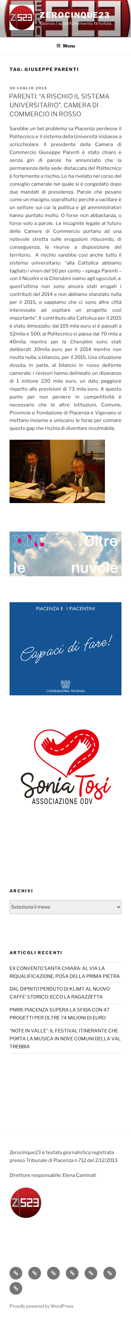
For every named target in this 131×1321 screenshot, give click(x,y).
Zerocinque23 (75, 15)
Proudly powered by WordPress (41, 1306)
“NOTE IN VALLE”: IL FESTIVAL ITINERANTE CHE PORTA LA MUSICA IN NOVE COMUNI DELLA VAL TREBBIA (65, 1039)
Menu (69, 45)
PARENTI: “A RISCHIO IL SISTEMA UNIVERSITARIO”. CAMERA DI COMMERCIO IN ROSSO (59, 105)
